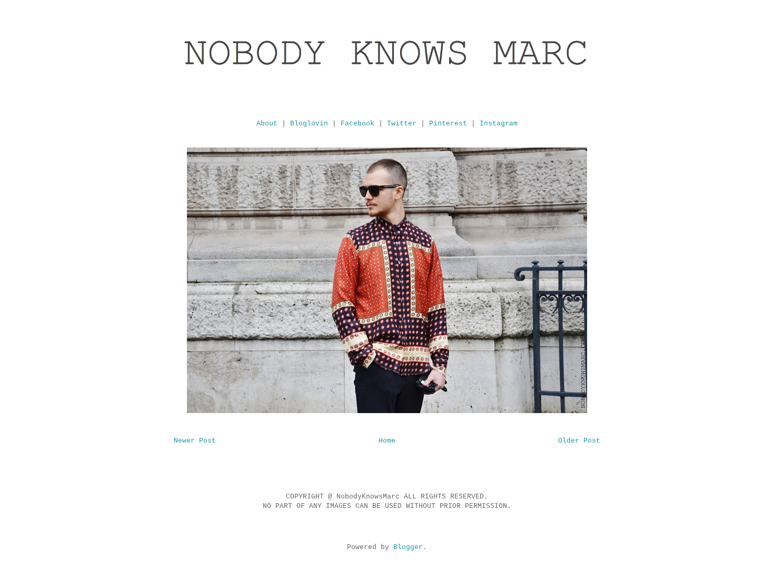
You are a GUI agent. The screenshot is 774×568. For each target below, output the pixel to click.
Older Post (579, 441)
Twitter (401, 124)
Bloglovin (309, 124)
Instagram (499, 124)
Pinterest (448, 124)
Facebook (357, 124)
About (266, 124)
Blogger (408, 547)
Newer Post (195, 441)
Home (387, 441)
